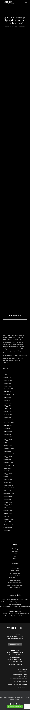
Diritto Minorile (15, 570)
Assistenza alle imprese (15, 590)
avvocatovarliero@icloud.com (18, 678)
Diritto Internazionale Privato (15, 585)
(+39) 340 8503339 (21, 681)
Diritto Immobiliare (15, 587)
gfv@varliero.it (22, 676)
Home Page (15, 549)
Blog (16, 26)
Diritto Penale (15, 568)
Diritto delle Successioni (15, 582)
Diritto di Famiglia (15, 573)
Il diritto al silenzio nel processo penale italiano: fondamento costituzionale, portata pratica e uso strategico (15, 601)
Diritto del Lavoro (15, 575)
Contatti (15, 558)
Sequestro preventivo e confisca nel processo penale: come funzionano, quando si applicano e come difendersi (15, 608)
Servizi (15, 553)
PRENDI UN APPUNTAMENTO (15, 644)
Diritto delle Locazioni (15, 578)
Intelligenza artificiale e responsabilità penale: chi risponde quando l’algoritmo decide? (15, 614)
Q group (18, 699)
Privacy (27, 698)
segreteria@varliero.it (17, 638)
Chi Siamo (15, 551)
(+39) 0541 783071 (16, 661)
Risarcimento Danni (15, 580)
